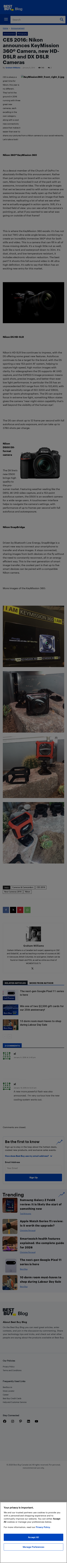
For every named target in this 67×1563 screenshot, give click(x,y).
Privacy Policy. (43, 1527)
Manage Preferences (33, 1547)
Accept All (33, 1537)
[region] (33, 1532)
